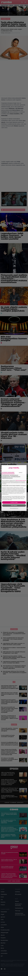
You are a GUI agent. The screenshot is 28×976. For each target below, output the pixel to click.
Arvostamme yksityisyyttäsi (8, 472)
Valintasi (20, 472)
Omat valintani (14, 505)
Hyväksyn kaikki (14, 502)
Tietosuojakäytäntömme (14, 508)
